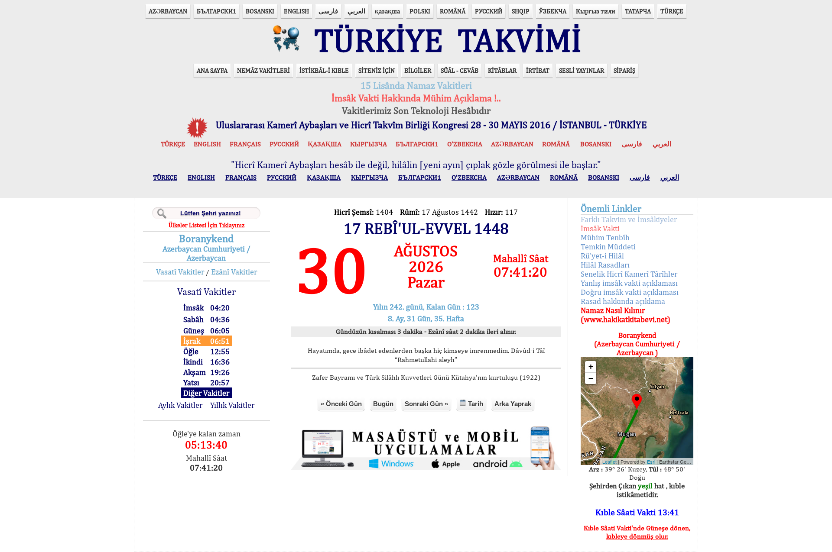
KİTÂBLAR (502, 70)
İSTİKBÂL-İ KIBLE (324, 70)
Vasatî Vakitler (180, 271)
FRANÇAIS (245, 144)
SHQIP (521, 11)
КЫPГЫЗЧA (368, 144)
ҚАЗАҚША (324, 144)
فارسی (328, 11)
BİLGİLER (417, 70)
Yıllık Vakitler (232, 405)
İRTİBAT (537, 70)
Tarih (474, 403)
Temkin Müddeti (608, 246)
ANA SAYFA (212, 70)
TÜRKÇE (671, 11)
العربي (356, 11)
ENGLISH (296, 11)
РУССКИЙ (488, 11)
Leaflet (609, 461)
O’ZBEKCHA (464, 144)
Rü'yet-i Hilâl (602, 255)
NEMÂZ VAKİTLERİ (263, 70)
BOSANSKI (260, 11)
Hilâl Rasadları (605, 264)
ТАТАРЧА (638, 11)
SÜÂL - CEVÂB (459, 70)
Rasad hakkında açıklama (623, 301)
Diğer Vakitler (206, 392)
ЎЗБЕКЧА (552, 11)
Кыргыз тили (595, 11)
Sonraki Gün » (426, 403)
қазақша (387, 11)
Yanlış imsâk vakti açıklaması (629, 282)
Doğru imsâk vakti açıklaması (630, 292)
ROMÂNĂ (452, 11)
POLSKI (420, 11)
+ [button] (590, 366)
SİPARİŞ (624, 70)
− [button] (590, 378)
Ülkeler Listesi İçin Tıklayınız (206, 225)
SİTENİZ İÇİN (376, 70)
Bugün (383, 403)
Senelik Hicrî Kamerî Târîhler (629, 273)
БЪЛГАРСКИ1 (216, 11)
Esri (651, 461)
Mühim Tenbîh (605, 237)
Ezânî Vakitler (234, 271)
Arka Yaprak (512, 403)
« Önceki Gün (341, 403)
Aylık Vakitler (180, 405)
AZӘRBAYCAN (168, 11)
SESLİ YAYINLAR (581, 70)
